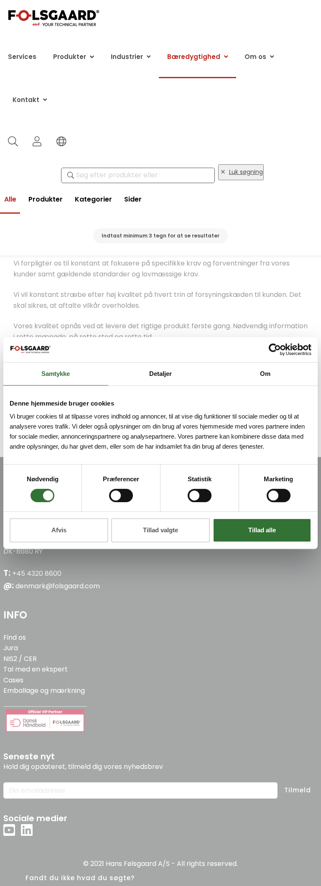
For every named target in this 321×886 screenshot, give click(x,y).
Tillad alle (262, 530)
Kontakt (26, 99)
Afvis (58, 530)
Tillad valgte (160, 530)
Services (22, 56)
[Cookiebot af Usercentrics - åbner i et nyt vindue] (274, 349)
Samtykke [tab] (55, 373)
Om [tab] (265, 373)
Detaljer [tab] (160, 373)
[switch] (121, 495)
